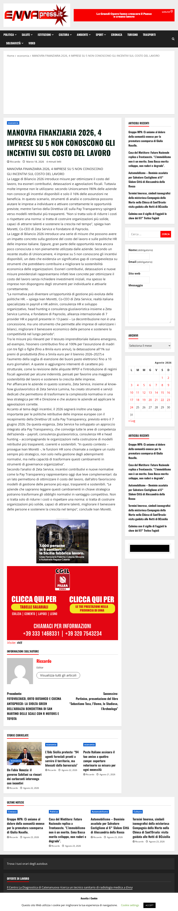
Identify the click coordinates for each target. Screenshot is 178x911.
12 (143, 392)
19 (143, 400)
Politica (8, 35)
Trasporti (149, 35)
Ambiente (82, 35)
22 (162, 400)
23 (168, 400)
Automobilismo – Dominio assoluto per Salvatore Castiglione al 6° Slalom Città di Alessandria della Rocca (148, 179)
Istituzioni (44, 35)
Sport (99, 35)
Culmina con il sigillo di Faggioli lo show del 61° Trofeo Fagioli (147, 216)
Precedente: (34, 706)
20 (150, 400)
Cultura (64, 35)
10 (131, 392)
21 (156, 400)
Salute (26, 35)
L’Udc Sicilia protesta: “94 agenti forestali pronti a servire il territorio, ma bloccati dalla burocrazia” (62, 758)
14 (156, 392)
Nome (140, 250)
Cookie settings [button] (130, 905)
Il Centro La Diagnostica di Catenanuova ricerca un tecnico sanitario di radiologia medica (69, 887)
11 (137, 392)
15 (162, 392)
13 (150, 392)
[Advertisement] (89, 85)
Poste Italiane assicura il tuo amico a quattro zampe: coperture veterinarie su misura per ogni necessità (99, 761)
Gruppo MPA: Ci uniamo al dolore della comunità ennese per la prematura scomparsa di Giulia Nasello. (146, 138)
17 (131, 400)
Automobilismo (100, 811)
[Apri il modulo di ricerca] (173, 38)
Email (140, 262)
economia (13, 122)
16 (168, 392)
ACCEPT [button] (149, 905)
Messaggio (135, 285)
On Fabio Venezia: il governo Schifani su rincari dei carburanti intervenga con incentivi (24, 776)
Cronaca (116, 35)
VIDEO (32, 43)
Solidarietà (13, 43)
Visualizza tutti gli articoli (58, 675)
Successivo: (93, 701)
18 (137, 400)
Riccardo (15, 161)
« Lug (131, 421)
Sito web (134, 273)
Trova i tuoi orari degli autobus (27, 864)
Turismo (132, 35)
